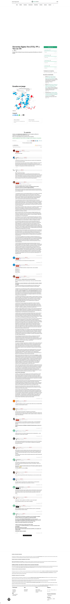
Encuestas (25, 4)
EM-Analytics (26, 589)
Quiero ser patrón (15, 594)
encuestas (35, 577)
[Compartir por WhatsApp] (19, 115)
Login (57, 1)
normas (18, 134)
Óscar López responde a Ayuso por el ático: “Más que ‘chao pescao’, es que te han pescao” (50, 77)
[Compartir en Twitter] (13, 115)
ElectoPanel (36, 4)
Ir (55, 57)
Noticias (20, 4)
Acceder (41, 140)
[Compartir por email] (23, 115)
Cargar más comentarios (27, 535)
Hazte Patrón (22, 138)
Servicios (41, 4)
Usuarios (45, 4)
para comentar (23, 134)
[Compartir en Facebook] (15, 115)
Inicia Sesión (14, 595)
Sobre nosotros (38, 589)
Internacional (30, 4)
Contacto (49, 4)
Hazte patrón (49, 598)
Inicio (17, 4)
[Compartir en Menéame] (21, 115)
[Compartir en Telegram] (17, 115)
